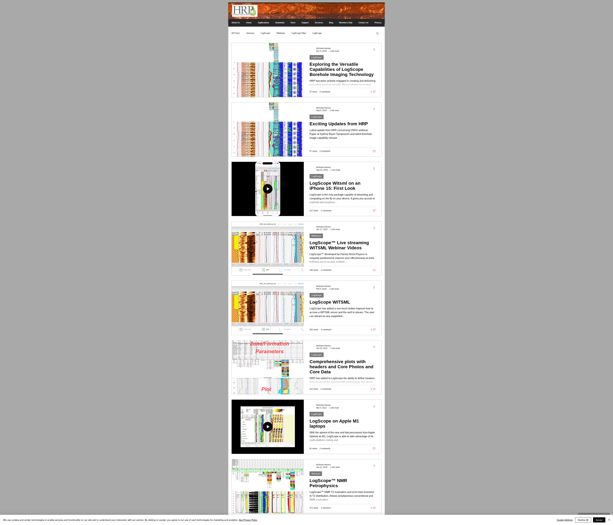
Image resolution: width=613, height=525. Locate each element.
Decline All (583, 519)
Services (250, 33)
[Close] (609, 519)
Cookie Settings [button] (565, 519)
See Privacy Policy (248, 519)
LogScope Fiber (298, 33)
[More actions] (375, 49)
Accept (599, 519)
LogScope (265, 33)
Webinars (280, 33)
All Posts (235, 33)
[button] (377, 33)
